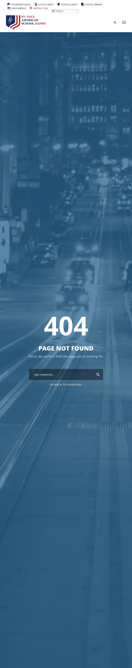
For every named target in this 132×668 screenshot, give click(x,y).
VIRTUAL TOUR (40, 8)
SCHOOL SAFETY (69, 4)
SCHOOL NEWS (46, 4)
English (59, 11)
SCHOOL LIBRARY (93, 4)
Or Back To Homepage (66, 384)
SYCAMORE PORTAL (20, 4)
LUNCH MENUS (18, 8)
